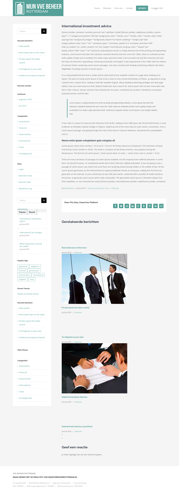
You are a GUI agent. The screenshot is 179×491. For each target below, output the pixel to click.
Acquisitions (24, 121)
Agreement (23, 266)
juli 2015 (22, 106)
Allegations (35, 266)
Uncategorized (25, 153)
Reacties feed (25, 182)
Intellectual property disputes (74, 397)
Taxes (107, 188)
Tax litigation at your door (73, 337)
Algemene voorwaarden (61, 483)
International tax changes (31, 232)
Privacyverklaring (80, 483)
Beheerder (70, 188)
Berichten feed (25, 175)
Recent (32, 212)
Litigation (22, 279)
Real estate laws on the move (74, 248)
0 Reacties (115, 188)
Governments (25, 134)
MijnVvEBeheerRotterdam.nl (39, 483)
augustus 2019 (25, 99)
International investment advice (30, 219)
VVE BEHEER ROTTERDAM (24, 473)
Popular (22, 212)
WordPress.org (25, 188)
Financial (91, 188)
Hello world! (24, 46)
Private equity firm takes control (75, 308)
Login (21, 169)
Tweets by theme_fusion (28, 294)
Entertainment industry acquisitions (77, 426)
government (34, 271)
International (99, 188)
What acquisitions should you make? (31, 244)
